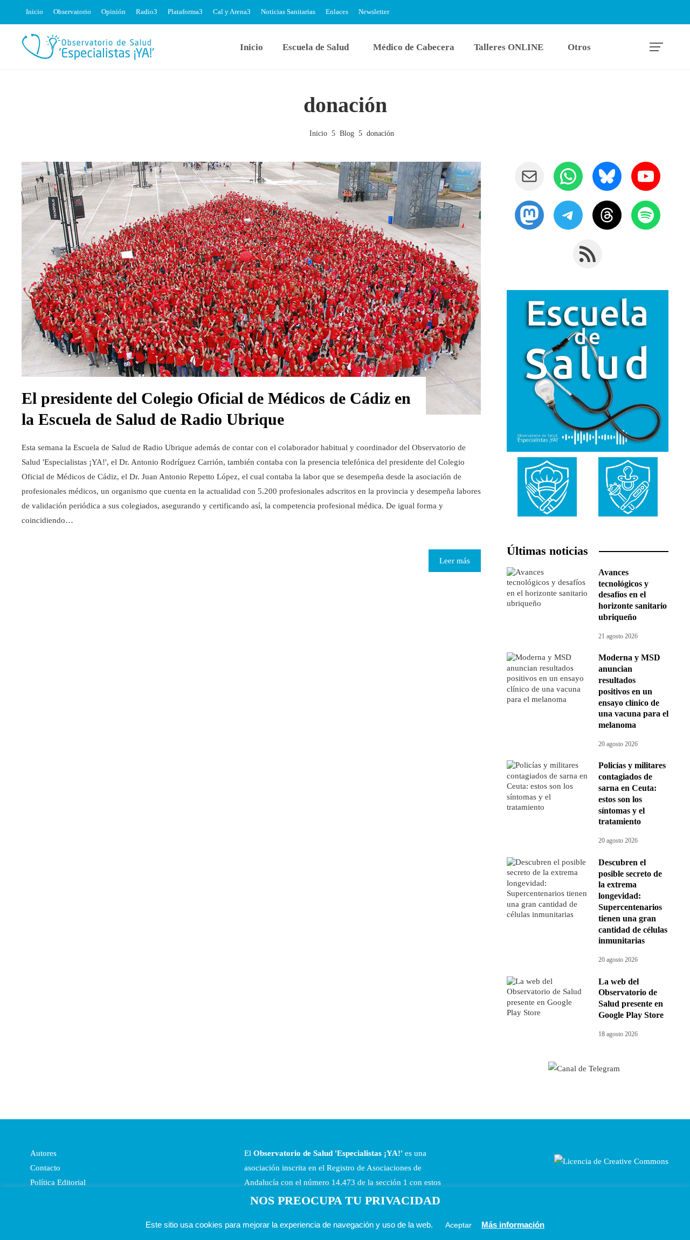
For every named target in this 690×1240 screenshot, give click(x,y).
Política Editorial (57, 1182)
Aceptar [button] (458, 1225)
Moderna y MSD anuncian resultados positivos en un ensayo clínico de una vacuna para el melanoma (633, 691)
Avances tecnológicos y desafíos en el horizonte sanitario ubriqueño (632, 595)
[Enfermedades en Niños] (628, 486)
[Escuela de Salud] (587, 371)
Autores (42, 1153)
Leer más (454, 560)
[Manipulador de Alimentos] (547, 486)
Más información (512, 1224)
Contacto (44, 1167)
